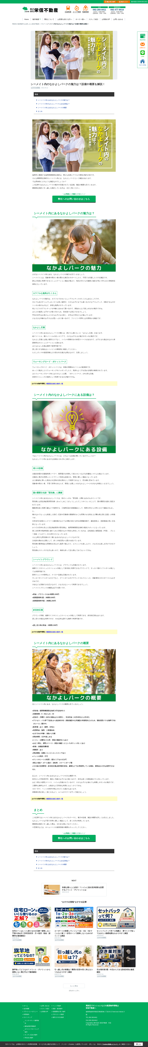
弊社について (49, 19)
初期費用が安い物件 (59, 1011)
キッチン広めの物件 (31, 1035)
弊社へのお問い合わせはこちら (74, 199)
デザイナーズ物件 (58, 1014)
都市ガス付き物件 (58, 1017)
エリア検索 (77, 12)
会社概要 (26, 1008)
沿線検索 (68, 12)
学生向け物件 (29, 1038)
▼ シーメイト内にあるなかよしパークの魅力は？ (53, 100)
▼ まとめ (39, 111)
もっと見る (74, 986)
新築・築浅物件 (58, 1008)
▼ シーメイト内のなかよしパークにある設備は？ (53, 104)
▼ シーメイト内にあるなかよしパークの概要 (51, 107)
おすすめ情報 (35, 88)
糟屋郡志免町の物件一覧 (54, 383)
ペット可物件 (57, 1006)
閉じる (138, 1044)
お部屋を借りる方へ (65, 19)
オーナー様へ (80, 19)
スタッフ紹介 (93, 19)
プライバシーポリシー (31, 1011)
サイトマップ (28, 1017)
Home (26, 19)
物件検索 (36, 19)
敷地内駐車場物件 (30, 1026)
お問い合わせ (118, 19)
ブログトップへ (74, 991)
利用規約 (26, 1014)
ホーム (26, 1006)
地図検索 (85, 12)
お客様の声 (106, 19)
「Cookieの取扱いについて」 (110, 1044)
